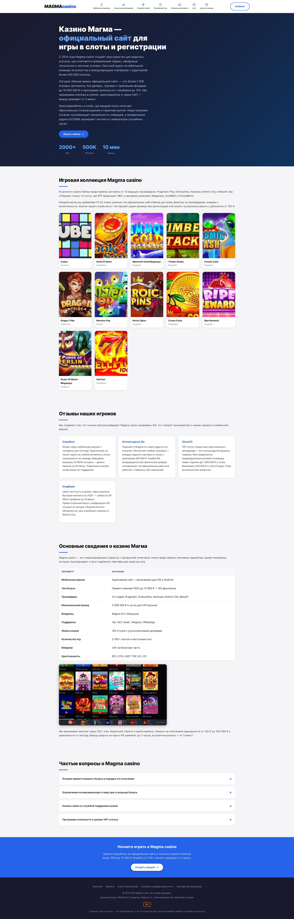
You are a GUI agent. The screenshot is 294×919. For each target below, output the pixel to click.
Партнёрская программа (189, 886)
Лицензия (97, 886)
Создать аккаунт (147, 867)
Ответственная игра (127, 886)
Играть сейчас (73, 134)
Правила (110, 886)
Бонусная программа (123, 8)
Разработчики (143, 8)
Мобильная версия (101, 8)
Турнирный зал (160, 8)
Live (194, 8)
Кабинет (240, 6)
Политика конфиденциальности (157, 886)
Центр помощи (206, 8)
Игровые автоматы (179, 8)
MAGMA (60, 6)
